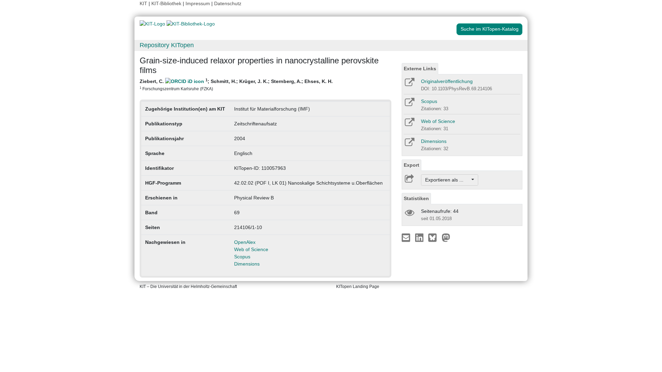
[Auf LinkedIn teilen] (420, 237)
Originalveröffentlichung (447, 81)
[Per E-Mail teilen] (407, 237)
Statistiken (416, 198)
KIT (143, 3)
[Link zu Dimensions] (409, 144)
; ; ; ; (236, 84)
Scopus (242, 256)
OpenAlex (244, 242)
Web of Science (251, 249)
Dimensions (247, 264)
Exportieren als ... (447, 180)
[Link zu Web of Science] (409, 124)
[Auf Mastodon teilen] (446, 237)
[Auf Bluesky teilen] (434, 237)
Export (411, 165)
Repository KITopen (167, 45)
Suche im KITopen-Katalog (490, 29)
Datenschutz (227, 3)
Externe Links (420, 68)
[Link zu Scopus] (409, 104)
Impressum (197, 3)
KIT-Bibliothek (167, 3)
